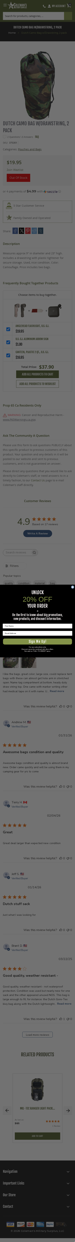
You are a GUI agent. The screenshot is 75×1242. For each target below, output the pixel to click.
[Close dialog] (72, 587)
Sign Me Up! (37, 642)
